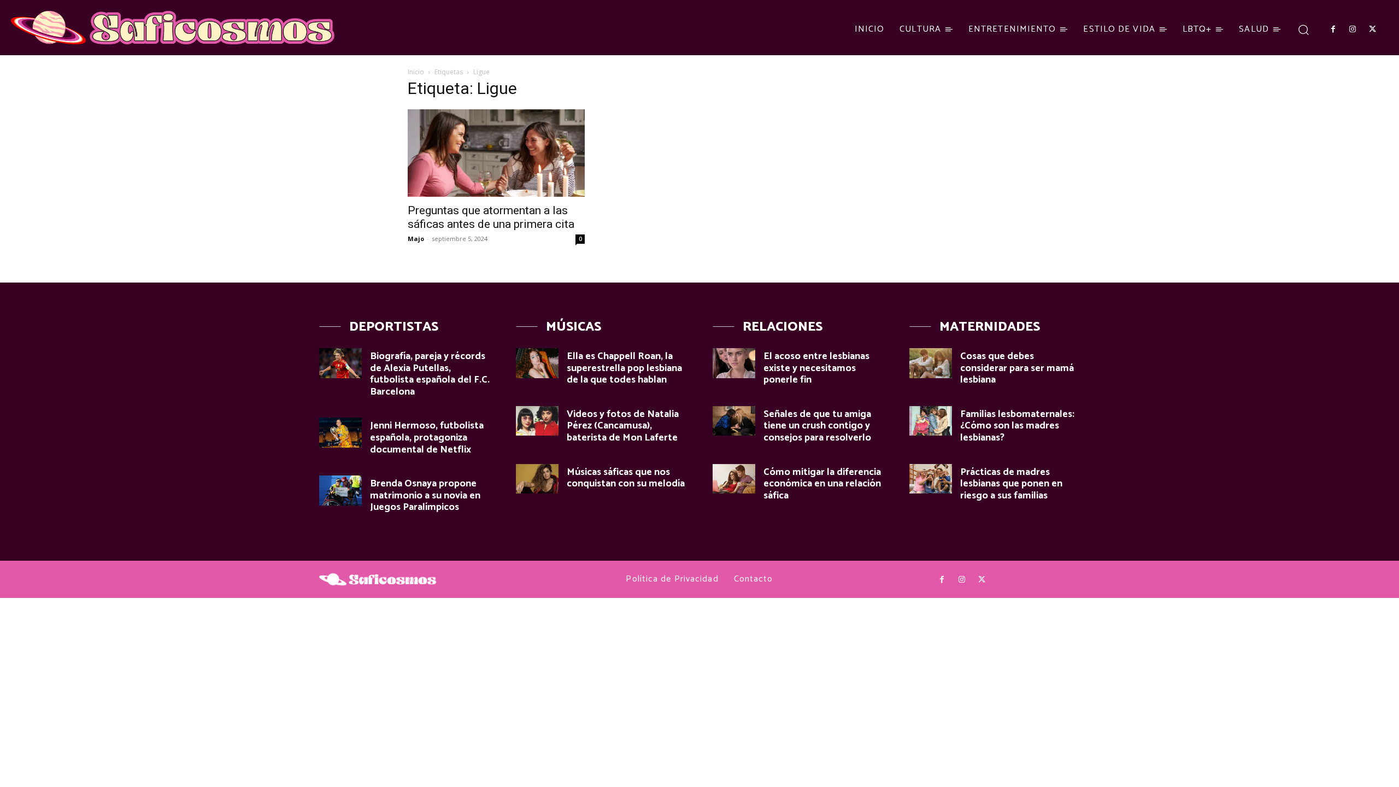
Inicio (416, 72)
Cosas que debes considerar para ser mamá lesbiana (1017, 368)
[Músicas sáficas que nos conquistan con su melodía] (537, 479)
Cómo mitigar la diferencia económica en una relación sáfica (822, 484)
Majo (416, 238)
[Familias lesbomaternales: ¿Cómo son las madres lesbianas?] (930, 421)
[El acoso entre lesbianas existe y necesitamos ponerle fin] (734, 363)
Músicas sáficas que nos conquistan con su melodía (626, 478)
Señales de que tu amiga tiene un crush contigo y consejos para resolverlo (817, 426)
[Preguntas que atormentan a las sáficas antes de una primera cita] (496, 153)
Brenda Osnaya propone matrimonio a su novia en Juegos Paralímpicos (425, 495)
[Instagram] (1352, 29)
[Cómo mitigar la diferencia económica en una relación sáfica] (734, 479)
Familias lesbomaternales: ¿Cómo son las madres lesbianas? (1017, 426)
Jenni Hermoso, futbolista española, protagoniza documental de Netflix (427, 437)
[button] (1304, 29)
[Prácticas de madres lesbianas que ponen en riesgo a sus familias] (930, 479)
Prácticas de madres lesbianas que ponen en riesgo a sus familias (1011, 484)
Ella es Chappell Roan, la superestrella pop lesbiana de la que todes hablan (624, 368)
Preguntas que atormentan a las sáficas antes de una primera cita (491, 217)
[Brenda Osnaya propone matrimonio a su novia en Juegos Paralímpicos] (340, 490)
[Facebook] (1333, 29)
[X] (1373, 29)
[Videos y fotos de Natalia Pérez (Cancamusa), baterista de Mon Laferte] (537, 421)
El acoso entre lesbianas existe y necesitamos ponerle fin (816, 368)
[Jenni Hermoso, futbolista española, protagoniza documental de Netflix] (340, 433)
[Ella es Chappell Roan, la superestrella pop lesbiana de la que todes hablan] (537, 363)
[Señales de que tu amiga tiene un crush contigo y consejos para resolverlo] (734, 421)
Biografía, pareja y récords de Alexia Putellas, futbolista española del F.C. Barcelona (430, 374)
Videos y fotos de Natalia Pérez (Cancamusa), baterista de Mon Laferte (623, 426)
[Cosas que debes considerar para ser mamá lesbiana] (930, 363)
